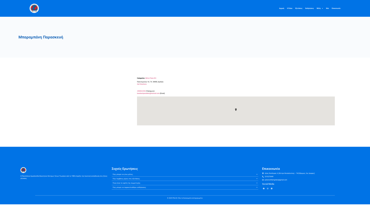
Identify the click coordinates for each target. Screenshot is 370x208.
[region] (25, 194)
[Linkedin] (271, 188)
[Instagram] (267, 188)
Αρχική (281, 8)
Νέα (327, 8)
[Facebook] (263, 188)
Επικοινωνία (336, 8)
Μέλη (319, 8)
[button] (236, 109)
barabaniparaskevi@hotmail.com (148, 93)
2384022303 (141, 91)
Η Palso (289, 8)
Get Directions (142, 84)
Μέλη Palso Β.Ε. (151, 78)
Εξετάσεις (298, 8)
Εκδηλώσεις (309, 8)
